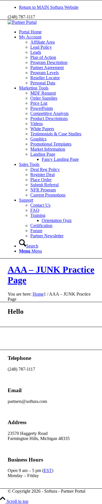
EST (48, 470)
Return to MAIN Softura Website (48, 7)
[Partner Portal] (22, 22)
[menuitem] (56, 7)
